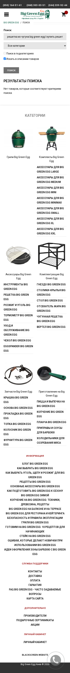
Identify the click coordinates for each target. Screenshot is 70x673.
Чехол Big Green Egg (17, 340)
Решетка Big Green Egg (16, 297)
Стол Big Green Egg (50, 300)
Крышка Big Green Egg (16, 400)
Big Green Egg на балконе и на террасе (35, 508)
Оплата (35, 580)
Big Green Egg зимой (35, 495)
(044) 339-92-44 (57, 5)
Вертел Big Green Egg (51, 326)
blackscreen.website (35, 654)
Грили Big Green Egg (18, 157)
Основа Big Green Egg (18, 407)
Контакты (35, 571)
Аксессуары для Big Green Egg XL (50, 221)
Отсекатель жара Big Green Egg (51, 308)
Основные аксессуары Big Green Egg (35, 486)
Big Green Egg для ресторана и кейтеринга (35, 513)
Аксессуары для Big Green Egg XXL (50, 231)
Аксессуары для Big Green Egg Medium (50, 179)
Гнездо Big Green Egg (51, 284)
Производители (35, 615)
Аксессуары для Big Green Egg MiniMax (50, 200)
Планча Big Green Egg (51, 422)
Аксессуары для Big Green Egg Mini (50, 190)
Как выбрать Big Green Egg (35, 468)
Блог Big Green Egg (35, 463)
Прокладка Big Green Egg (18, 416)
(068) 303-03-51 (36, 5)
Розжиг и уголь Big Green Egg (17, 307)
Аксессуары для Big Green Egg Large (50, 169)
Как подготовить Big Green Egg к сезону (35, 490)
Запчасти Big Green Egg (18, 391)
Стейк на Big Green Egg (35, 536)
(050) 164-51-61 (12, 5)
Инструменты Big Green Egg (16, 286)
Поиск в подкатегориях (20, 53)
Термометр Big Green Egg (18, 317)
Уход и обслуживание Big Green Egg (16, 330)
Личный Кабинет (35, 642)
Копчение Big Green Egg (50, 414)
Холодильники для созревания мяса (50, 440)
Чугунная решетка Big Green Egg (50, 319)
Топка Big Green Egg (17, 424)
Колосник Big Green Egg (17, 432)
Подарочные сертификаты (35, 620)
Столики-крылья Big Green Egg (51, 292)
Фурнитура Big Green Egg (18, 442)
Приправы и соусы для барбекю (49, 430)
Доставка (35, 576)
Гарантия (35, 585)
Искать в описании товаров (22, 58)
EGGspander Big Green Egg (18, 348)
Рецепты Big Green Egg (35, 481)
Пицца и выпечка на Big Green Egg (51, 404)
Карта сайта (35, 598)
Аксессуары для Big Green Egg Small (50, 210)
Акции (35, 624)
